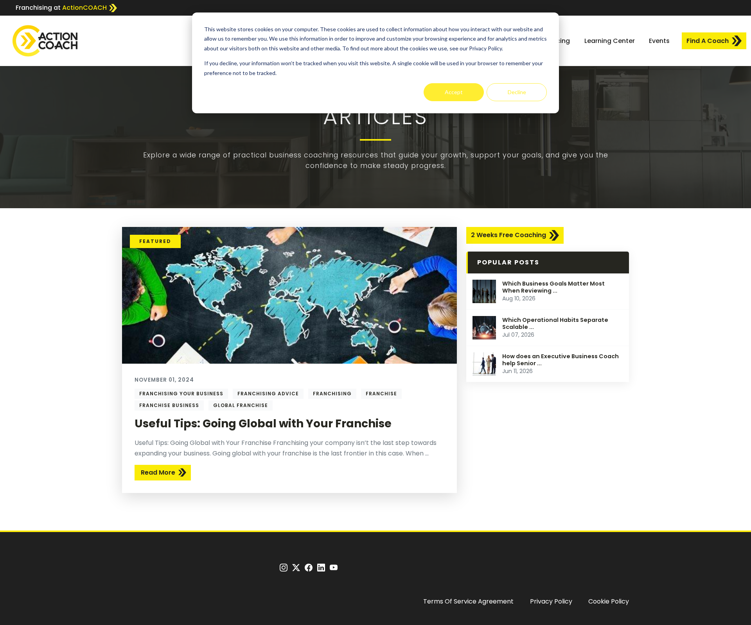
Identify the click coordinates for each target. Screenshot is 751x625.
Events (659, 40)
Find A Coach (707, 40)
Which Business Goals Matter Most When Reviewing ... (553, 287)
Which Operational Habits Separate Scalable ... (555, 323)
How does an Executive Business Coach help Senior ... (560, 360)
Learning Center (609, 40)
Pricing (559, 40)
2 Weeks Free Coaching (508, 234)
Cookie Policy (608, 601)
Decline (517, 92)
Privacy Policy (551, 601)
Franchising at (61, 7)
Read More (158, 472)
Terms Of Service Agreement (468, 601)
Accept (454, 92)
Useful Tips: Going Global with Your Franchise (263, 423)
